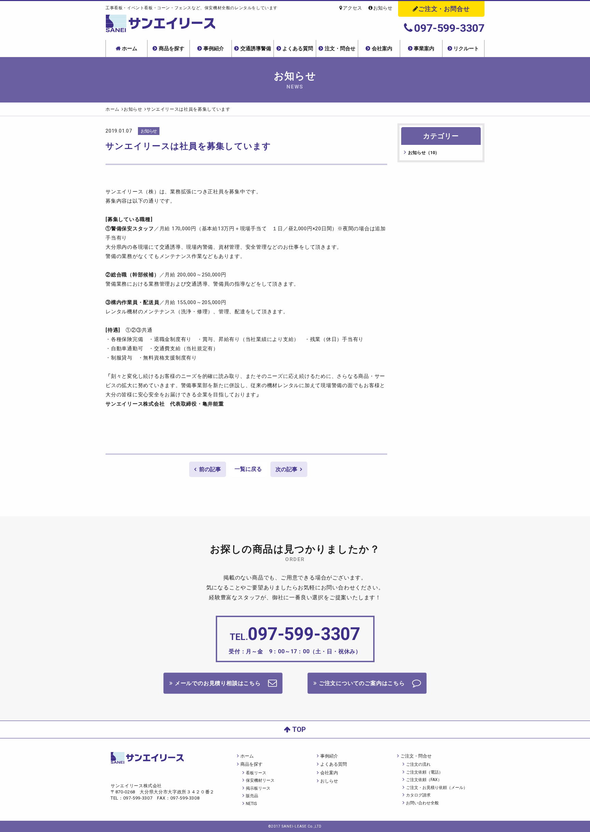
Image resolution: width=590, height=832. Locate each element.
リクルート (466, 48)
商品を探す (171, 48)
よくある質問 (297, 48)
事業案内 (424, 48)
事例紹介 (213, 48)
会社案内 (382, 48)
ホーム (129, 48)
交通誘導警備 (255, 48)
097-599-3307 (449, 28)
